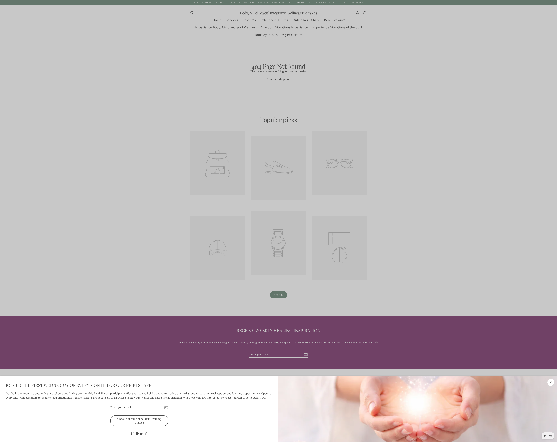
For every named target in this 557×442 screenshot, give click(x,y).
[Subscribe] (166, 407)
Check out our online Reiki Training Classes (139, 420)
